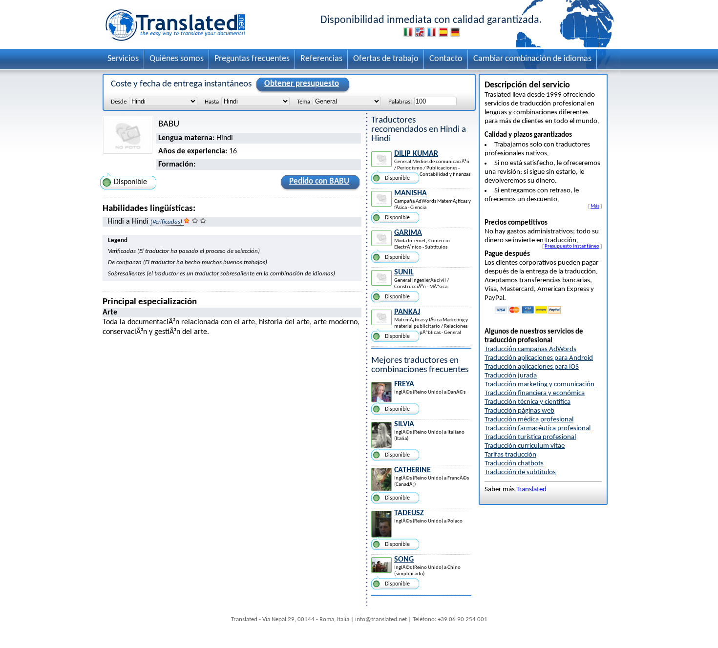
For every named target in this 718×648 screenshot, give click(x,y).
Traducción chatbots (514, 463)
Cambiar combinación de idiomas (532, 59)
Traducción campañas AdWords (530, 349)
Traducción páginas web (519, 411)
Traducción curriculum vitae (525, 446)
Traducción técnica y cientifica (527, 402)
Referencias (321, 59)
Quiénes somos (176, 59)
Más (595, 206)
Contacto (446, 59)
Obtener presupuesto (301, 84)
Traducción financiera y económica (535, 393)
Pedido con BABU (319, 181)
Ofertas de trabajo (386, 59)
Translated (531, 489)
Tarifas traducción (510, 455)
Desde (119, 102)
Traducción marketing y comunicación (539, 384)
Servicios (123, 59)
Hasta (212, 102)
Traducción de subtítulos (520, 472)
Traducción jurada (511, 375)
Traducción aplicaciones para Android (539, 358)
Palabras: (400, 102)
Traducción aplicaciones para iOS (532, 367)
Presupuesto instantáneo (572, 246)
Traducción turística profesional (530, 437)
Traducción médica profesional (529, 419)
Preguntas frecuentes (252, 59)
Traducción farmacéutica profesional (538, 428)
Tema (303, 102)
